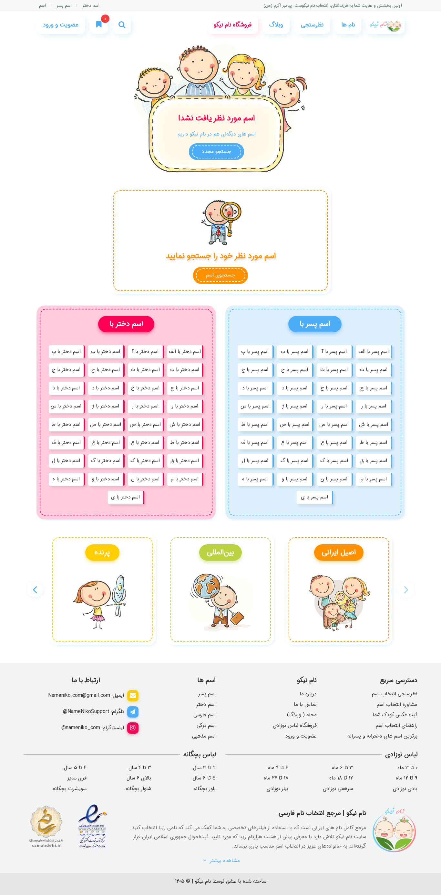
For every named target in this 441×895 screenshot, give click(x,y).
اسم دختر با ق (184, 461)
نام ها (348, 24)
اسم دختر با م (185, 479)
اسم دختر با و (105, 479)
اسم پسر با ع (334, 443)
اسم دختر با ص (145, 424)
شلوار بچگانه (138, 789)
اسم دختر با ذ (66, 388)
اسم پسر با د (294, 388)
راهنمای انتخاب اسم (396, 725)
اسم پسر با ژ (294, 406)
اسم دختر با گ (105, 461)
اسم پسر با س (255, 406)
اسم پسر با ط (255, 424)
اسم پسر (64, 6)
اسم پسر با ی (314, 497)
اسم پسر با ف (255, 443)
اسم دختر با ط (66, 424)
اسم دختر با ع (145, 443)
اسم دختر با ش (184, 424)
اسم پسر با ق (373, 461)
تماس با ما (305, 704)
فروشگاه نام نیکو (232, 24)
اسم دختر (90, 6)
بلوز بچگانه (204, 789)
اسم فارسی (204, 715)
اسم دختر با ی (125, 497)
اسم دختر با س (66, 406)
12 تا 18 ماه (341, 778)
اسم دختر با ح (184, 388)
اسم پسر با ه (255, 479)
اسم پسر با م (374, 479)
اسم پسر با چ (254, 370)
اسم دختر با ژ (105, 406)
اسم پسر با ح (373, 388)
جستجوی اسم (220, 275)
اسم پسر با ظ (373, 443)
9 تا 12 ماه (406, 778)
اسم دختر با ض (105, 424)
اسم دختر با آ (145, 352)
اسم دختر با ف (66, 443)
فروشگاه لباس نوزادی (295, 725)
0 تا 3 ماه (407, 768)
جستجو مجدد (216, 151)
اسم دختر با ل (66, 461)
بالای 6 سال (139, 778)
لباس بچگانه (199, 754)
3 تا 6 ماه (342, 768)
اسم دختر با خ (145, 388)
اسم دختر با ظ (184, 443)
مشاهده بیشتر (224, 861)
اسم (42, 6)
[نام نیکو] (385, 25)
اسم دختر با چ (66, 370)
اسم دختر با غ (106, 443)
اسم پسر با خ (334, 388)
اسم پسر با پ (255, 352)
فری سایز (77, 778)
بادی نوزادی (405, 789)
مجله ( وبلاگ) (302, 715)
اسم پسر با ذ (255, 388)
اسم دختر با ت (184, 370)
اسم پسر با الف (373, 352)
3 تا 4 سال (139, 768)
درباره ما (308, 694)
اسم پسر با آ (334, 352)
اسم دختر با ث (145, 370)
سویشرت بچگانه (70, 789)
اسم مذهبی (204, 736)
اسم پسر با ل (255, 461)
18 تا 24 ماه (276, 778)
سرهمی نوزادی (338, 789)
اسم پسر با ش (373, 424)
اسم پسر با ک (334, 461)
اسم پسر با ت (373, 370)
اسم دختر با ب (105, 352)
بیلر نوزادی (277, 789)
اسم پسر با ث (334, 370)
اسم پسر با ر (373, 406)
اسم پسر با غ (294, 443)
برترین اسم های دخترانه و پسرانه (382, 736)
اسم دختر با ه (66, 479)
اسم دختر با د (105, 388)
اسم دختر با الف (185, 352)
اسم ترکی (206, 725)
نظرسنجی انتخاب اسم (394, 694)
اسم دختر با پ (66, 352)
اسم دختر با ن (145, 479)
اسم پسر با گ (294, 461)
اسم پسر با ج (294, 370)
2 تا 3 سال (204, 768)
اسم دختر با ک (145, 461)
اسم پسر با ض (294, 424)
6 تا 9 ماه (278, 768)
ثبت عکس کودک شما (395, 715)
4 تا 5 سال (75, 768)
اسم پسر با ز (334, 406)
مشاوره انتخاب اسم (397, 704)
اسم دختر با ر (184, 406)
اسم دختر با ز (145, 406)
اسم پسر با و (294, 479)
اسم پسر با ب (294, 352)
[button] (35, 589)
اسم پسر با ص (334, 424)
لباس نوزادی (401, 754)
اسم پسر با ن (334, 479)
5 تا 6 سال (204, 778)
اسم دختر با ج (105, 370)
